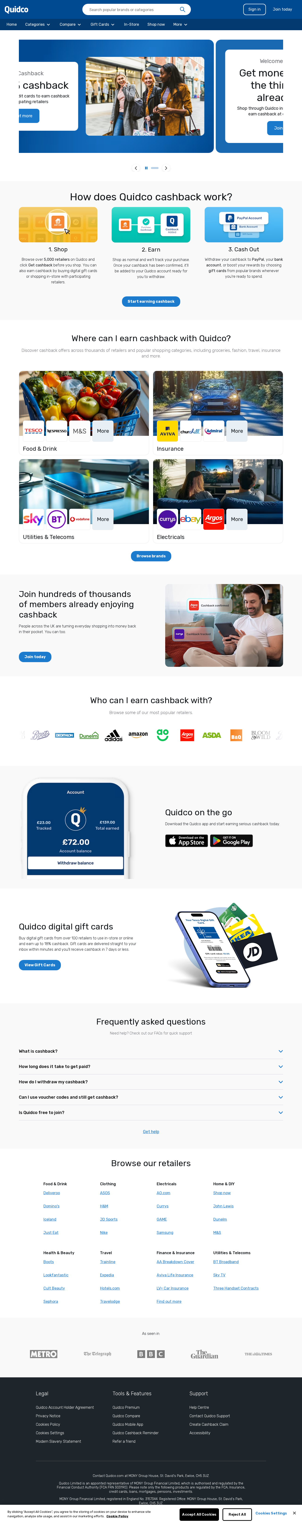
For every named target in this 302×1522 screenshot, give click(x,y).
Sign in (254, 9)
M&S (217, 1232)
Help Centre (199, 1407)
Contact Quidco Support (209, 1416)
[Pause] (146, 168)
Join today (282, 9)
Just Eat (51, 1232)
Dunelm (220, 1219)
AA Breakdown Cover (175, 1262)
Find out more (169, 1301)
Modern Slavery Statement (58, 1441)
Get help (151, 1131)
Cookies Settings (50, 1433)
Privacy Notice (48, 1416)
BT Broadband (226, 1262)
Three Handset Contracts (236, 1288)
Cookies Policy (48, 1424)
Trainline (107, 1262)
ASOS (105, 1193)
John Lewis (223, 1206)
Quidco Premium (126, 1407)
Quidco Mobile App (128, 1424)
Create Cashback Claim (208, 1424)
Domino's (51, 1206)
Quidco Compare (126, 1416)
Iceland (49, 1219)
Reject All (237, 1515)
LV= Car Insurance (173, 1288)
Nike (104, 1232)
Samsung (165, 1232)
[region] (151, 1513)
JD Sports (108, 1219)
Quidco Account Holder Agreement (65, 1407)
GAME (162, 1219)
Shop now (222, 1193)
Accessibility (199, 1433)
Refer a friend (124, 1441)
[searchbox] (136, 9)
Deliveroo (51, 1193)
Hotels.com (110, 1288)
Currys (162, 1206)
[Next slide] (166, 168)
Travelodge (110, 1301)
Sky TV (219, 1275)
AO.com (163, 1193)
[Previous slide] (136, 168)
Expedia (107, 1275)
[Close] (294, 1513)
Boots (48, 1262)
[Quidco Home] (16, 9)
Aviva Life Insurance (175, 1275)
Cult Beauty (54, 1288)
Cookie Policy (117, 1516)
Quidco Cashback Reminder (136, 1433)
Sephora (50, 1301)
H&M (104, 1206)
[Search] (183, 10)
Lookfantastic (55, 1275)
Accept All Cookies (199, 1515)
